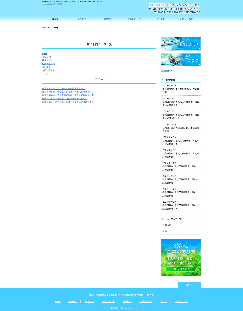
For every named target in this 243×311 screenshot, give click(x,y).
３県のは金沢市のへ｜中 (121, 295)
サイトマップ (181, 301)
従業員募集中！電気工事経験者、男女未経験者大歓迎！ (69, 95)
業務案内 (81, 19)
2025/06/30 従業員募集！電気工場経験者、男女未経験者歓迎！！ (180, 140)
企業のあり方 (134, 19)
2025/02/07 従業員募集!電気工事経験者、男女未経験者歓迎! (180, 166)
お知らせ (166, 225)
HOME (55, 19)
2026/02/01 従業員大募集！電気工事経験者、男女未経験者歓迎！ (180, 101)
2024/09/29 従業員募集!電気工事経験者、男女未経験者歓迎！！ (180, 205)
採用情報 (108, 19)
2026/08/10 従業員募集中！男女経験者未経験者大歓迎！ (180, 88)
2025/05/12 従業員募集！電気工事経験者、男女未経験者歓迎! (180, 153)
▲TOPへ (189, 285)
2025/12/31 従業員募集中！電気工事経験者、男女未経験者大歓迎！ (180, 114)
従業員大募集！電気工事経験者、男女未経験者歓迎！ (68, 92)
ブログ (45, 74)
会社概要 (160, 19)
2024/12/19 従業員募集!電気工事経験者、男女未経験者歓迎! (180, 179)
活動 (164, 231)
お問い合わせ (186, 19)
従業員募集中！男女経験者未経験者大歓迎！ (63, 88)
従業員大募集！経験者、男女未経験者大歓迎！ (64, 98)
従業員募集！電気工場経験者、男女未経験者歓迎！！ (68, 102)
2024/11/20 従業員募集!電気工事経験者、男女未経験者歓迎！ (180, 192)
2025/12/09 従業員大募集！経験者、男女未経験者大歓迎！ (180, 127)
